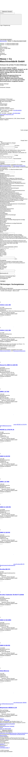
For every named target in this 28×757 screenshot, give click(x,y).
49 (4, 720)
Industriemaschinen (5, 723)
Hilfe (6, 728)
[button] (14, 32)
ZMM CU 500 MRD (5, 620)
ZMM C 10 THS (4, 391)
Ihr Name (17, 145)
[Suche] (10, 19)
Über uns (2, 728)
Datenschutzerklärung (22, 733)
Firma (16, 147)
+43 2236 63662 (16, 113)
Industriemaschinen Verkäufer (7, 726)
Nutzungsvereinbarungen (19, 165)
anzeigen (3, 281)
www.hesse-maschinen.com (7, 114)
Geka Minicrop (4, 671)
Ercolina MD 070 (5, 569)
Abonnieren (3, 348)
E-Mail (16, 155)
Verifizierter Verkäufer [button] (5, 87)
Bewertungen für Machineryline (17, 734)
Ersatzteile (12, 723)
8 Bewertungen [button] (3, 47)
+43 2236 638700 (17, 110)
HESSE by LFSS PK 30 (7, 429)
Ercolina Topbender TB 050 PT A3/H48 (12, 594)
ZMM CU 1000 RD (5, 507)
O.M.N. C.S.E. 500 (5, 305)
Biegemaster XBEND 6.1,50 (8, 707)
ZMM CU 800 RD (5, 645)
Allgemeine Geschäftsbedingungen (8, 733)
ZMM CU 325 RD (5, 532)
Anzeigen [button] (10, 110)
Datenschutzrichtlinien (5, 165)
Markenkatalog (3, 735)
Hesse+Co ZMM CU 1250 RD (9, 365)
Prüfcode (23, 161)
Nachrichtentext (17, 158)
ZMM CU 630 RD (5, 456)
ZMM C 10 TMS (4, 481)
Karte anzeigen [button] (24, 130)
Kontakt (9, 728)
